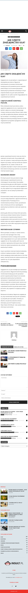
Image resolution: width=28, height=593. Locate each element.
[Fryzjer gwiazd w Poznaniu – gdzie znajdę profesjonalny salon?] (4, 491)
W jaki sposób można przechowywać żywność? (21, 325)
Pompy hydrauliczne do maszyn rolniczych (11, 549)
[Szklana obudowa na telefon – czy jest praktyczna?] (4, 528)
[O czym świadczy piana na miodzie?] (4, 358)
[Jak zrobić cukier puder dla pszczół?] (4, 352)
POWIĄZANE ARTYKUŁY (7, 347)
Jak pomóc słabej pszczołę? (17, 364)
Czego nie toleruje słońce (16, 520)
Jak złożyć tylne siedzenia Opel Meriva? (7, 324)
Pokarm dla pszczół (15, 36)
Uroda (2, 414)
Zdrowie (3, 541)
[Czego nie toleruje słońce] (4, 521)
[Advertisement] (14, 15)
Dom (9, 36)
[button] (26, 31)
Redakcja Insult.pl (8, 414)
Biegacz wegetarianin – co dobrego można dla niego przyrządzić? (16, 514)
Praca (2, 553)
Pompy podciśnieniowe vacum (7, 420)
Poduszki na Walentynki (6, 426)
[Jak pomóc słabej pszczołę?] (4, 365)
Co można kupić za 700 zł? (7, 424)
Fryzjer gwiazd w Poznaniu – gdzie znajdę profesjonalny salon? (12, 412)
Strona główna (3, 34)
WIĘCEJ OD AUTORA (18, 347)
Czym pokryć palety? (6, 430)
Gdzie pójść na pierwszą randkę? (9, 436)
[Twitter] (15, 586)
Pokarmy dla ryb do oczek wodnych (10, 551)
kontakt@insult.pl (18, 577)
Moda (2, 545)
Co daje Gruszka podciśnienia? (9, 418)
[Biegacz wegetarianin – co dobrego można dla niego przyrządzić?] (4, 514)
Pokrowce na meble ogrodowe (7, 432)
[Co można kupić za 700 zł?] (4, 504)
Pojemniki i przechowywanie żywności (10, 543)
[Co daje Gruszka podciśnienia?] (4, 497)
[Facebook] (12, 586)
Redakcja (8, 45)
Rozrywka (3, 539)
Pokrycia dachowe (5, 547)
